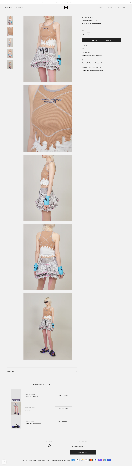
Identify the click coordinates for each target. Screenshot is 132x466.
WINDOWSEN (87, 17)
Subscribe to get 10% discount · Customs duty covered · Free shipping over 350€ (65, 2)
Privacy (64, 460)
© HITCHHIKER (32, 460)
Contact (43, 460)
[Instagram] (49, 445)
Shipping (48, 460)
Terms (68, 460)
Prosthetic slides (29, 421)
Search (117, 7)
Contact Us (10, 371)
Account (110, 7)
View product (63, 395)
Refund (53, 460)
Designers (8, 7)
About (39, 460)
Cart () (124, 7)
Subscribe (82, 452)
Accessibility (58, 460)
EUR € (101, 7)
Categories (19, 7)
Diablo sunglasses (30, 394)
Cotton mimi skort (29, 407)
